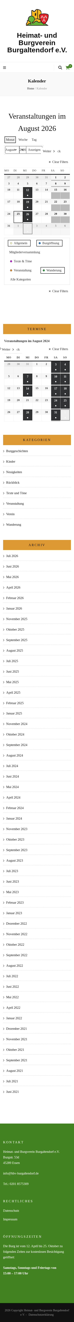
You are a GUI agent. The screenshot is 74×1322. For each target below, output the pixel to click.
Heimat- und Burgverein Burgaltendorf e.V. (37, 42)
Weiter (47, 151)
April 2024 (13, 797)
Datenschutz (11, 1210)
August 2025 (14, 650)
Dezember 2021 (16, 1028)
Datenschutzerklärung (41, 1314)
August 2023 (14, 860)
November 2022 (16, 934)
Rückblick (13, 482)
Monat (10, 139)
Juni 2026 (12, 566)
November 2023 (16, 829)
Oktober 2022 (15, 944)
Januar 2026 (14, 608)
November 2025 (16, 619)
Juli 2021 (12, 1081)
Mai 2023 (12, 892)
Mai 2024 (12, 787)
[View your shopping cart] (68, 68)
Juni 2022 (12, 986)
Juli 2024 (12, 766)
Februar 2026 (15, 598)
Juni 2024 (12, 776)
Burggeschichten (17, 451)
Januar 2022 (14, 1018)
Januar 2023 (14, 913)
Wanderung (13, 524)
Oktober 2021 (15, 1049)
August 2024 (14, 755)
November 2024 (16, 724)
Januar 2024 (14, 818)
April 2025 (13, 692)
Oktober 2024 (15, 734)
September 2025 (16, 640)
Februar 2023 (15, 902)
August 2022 (14, 965)
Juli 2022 (12, 976)
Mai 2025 (12, 682)
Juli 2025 (12, 661)
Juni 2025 (12, 671)
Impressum (10, 1219)
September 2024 (16, 745)
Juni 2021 (12, 1091)
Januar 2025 (14, 713)
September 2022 (16, 955)
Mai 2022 (12, 997)
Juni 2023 (12, 881)
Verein (10, 514)
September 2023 (16, 850)
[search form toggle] (60, 68)
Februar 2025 (15, 703)
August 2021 (14, 1070)
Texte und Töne (16, 493)
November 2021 (16, 1039)
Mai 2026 (12, 577)
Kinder (10, 461)
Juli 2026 (12, 556)
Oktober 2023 (15, 839)
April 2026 (13, 587)
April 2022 (13, 1007)
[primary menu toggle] (5, 68)
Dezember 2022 (16, 923)
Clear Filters (60, 162)
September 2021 (16, 1060)
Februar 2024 (15, 808)
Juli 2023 (12, 871)
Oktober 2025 (15, 629)
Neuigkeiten (14, 472)
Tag (34, 139)
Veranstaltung (15, 503)
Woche (23, 139)
